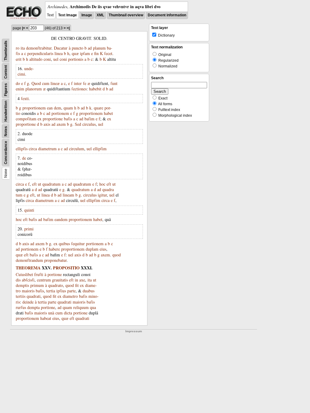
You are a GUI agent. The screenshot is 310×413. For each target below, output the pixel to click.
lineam (68, 195)
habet (108, 113)
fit (77, 285)
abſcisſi (28, 280)
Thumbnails (6, 50)
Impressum (133, 331)
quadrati (34, 296)
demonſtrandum (29, 260)
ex (39, 119)
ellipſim (100, 148)
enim (20, 89)
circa (33, 148)
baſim (89, 119)
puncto (77, 48)
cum (45, 83)
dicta (68, 313)
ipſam (85, 53)
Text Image (67, 15)
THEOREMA (28, 268)
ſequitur (78, 243)
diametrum (47, 148)
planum (99, 48)
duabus (88, 291)
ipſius (61, 291)
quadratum (51, 184)
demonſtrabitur (38, 48)
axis (47, 124)
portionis (75, 59)
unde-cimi (26, 71)
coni (47, 59)
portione (55, 274)
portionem (60, 113)
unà (51, 313)
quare (98, 108)
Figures (6, 89)
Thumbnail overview (126, 15)
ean (50, 108)
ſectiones (79, 89)
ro (17, 48)
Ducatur (61, 48)
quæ (75, 53)
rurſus (21, 307)
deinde (28, 302)
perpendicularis (40, 53)
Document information (167, 15)
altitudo (35, 59)
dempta (33, 307)
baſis (68, 119)
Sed (78, 124)
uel (55, 59)
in (76, 280)
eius (103, 249)
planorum (33, 89)
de (24, 158)
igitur (102, 195)
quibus (64, 243)
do (18, 83)
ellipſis (22, 148)
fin (96, 53)
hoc (102, 184)
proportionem (34, 108)
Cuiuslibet (24, 274)
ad (90, 48)
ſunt (113, 83)
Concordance (6, 152)
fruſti (38, 274)
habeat (45, 318)
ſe (84, 83)
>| (68, 28)
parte (71, 291)
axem (61, 124)
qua (93, 307)
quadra (108, 189)
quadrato (55, 285)
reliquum (81, 307)
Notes (6, 131)
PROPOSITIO (66, 268)
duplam (92, 249)
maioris (28, 291)
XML (100, 15)
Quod (36, 83)
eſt (34, 184)
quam (68, 108)
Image (86, 15)
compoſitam (26, 119)
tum (19, 195)
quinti (29, 210)
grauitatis (60, 280)
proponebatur (55, 260)
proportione (53, 119)
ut (39, 184)
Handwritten (6, 111)
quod (116, 255)
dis (18, 280)
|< (23, 28)
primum (37, 285)
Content (6, 72)
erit (18, 59)
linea (58, 53)
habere (54, 249)
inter (78, 83)
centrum (44, 280)
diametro (70, 296)
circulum (76, 148)
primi (29, 229)
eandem (61, 219)
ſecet (108, 53)
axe (82, 280)
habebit (95, 89)
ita (23, 48)
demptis (22, 285)
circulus (89, 124)
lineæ (55, 83)
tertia (50, 291)
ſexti (25, 98)
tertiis (20, 296)
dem (57, 108)
